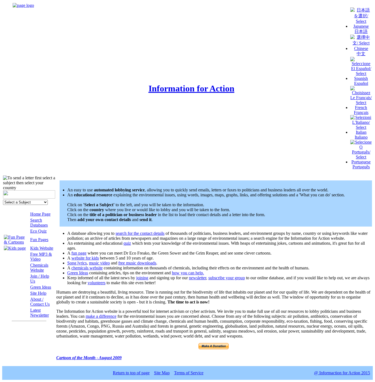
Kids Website (41, 248)
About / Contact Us (40, 301)
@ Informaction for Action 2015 (342, 372)
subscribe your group (226, 277)
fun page (78, 253)
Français (361, 112)
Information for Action (191, 88)
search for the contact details (140, 233)
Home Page (40, 214)
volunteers (96, 282)
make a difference (101, 316)
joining (142, 277)
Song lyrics (77, 263)
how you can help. (188, 273)
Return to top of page (131, 372)
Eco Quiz (38, 231)
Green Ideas (40, 287)
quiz (127, 243)
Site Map (162, 372)
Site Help (38, 293)
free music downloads (137, 263)
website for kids (85, 258)
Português (361, 166)
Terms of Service (188, 372)
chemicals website (87, 268)
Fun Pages (39, 239)
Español (361, 83)
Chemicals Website (39, 267)
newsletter (197, 277)
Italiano (361, 137)
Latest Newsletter (39, 312)
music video (99, 263)
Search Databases (39, 222)
